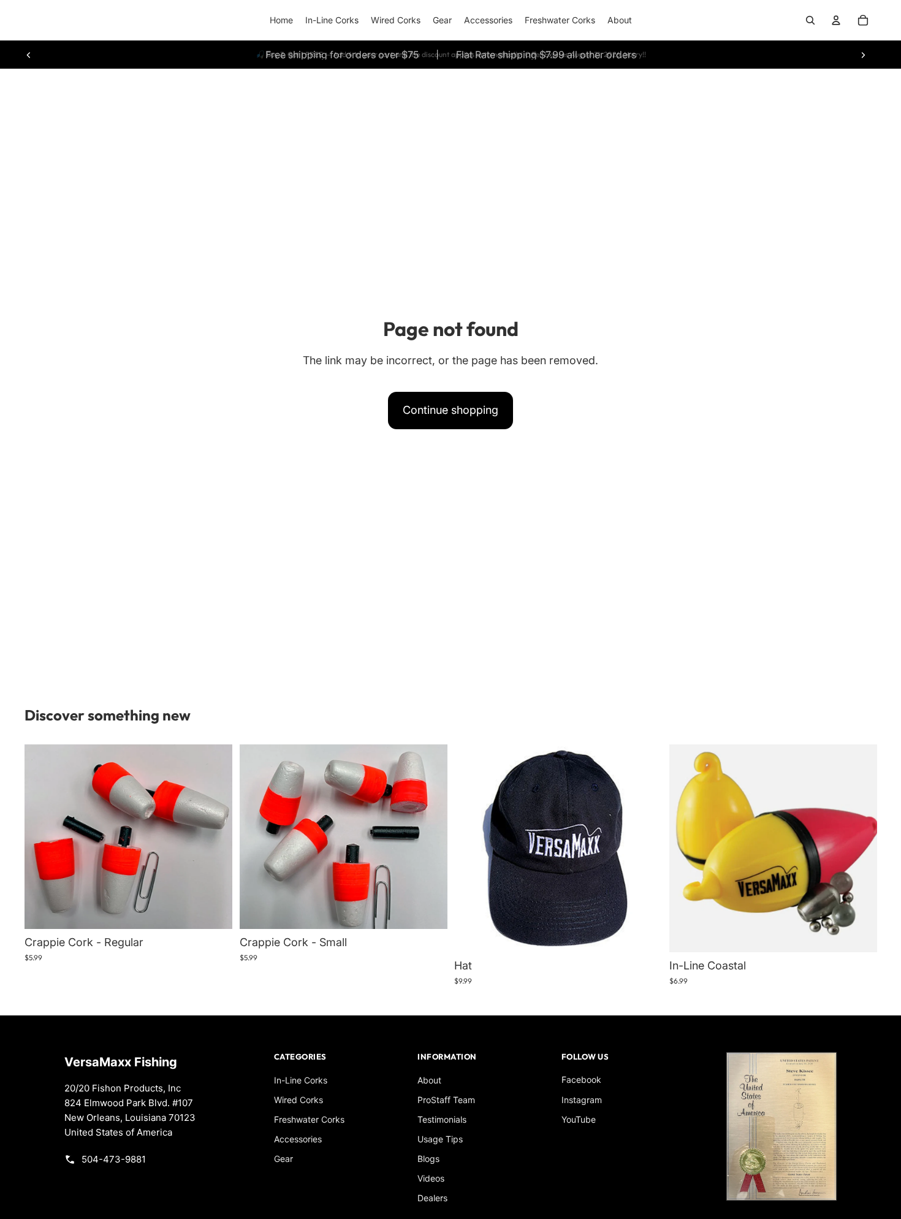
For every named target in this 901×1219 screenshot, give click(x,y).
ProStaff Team (446, 1100)
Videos (430, 1178)
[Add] (213, 910)
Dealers (432, 1198)
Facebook (581, 1079)
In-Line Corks (300, 1080)
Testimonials (441, 1119)
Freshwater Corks (309, 1119)
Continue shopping (450, 409)
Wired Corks (298, 1100)
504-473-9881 (114, 1159)
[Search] (810, 20)
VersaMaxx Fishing (120, 1062)
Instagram (581, 1100)
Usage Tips (440, 1139)
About (429, 1080)
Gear (283, 1158)
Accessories (298, 1139)
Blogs (428, 1158)
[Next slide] (863, 54)
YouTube (578, 1119)
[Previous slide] (28, 54)
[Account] (836, 20)
